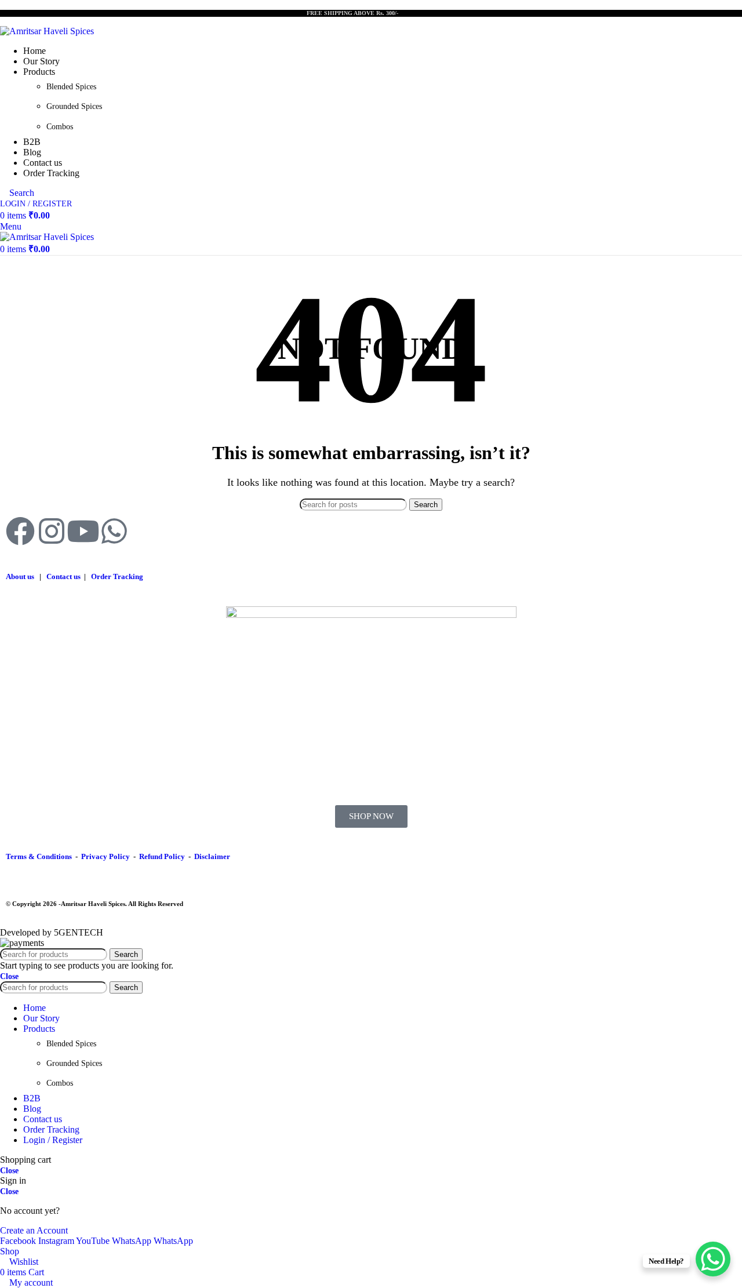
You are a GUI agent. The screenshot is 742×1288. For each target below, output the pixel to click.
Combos (59, 126)
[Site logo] (47, 31)
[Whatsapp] (114, 530)
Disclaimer (212, 856)
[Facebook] (20, 530)
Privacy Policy (105, 856)
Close (9, 976)
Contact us (63, 576)
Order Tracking (117, 576)
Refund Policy (162, 856)
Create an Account (34, 1230)
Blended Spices (71, 86)
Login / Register (52, 1140)
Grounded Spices (74, 106)
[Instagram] (51, 530)
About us (20, 576)
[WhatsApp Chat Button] (713, 1259)
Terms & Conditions (39, 856)
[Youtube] (82, 530)
